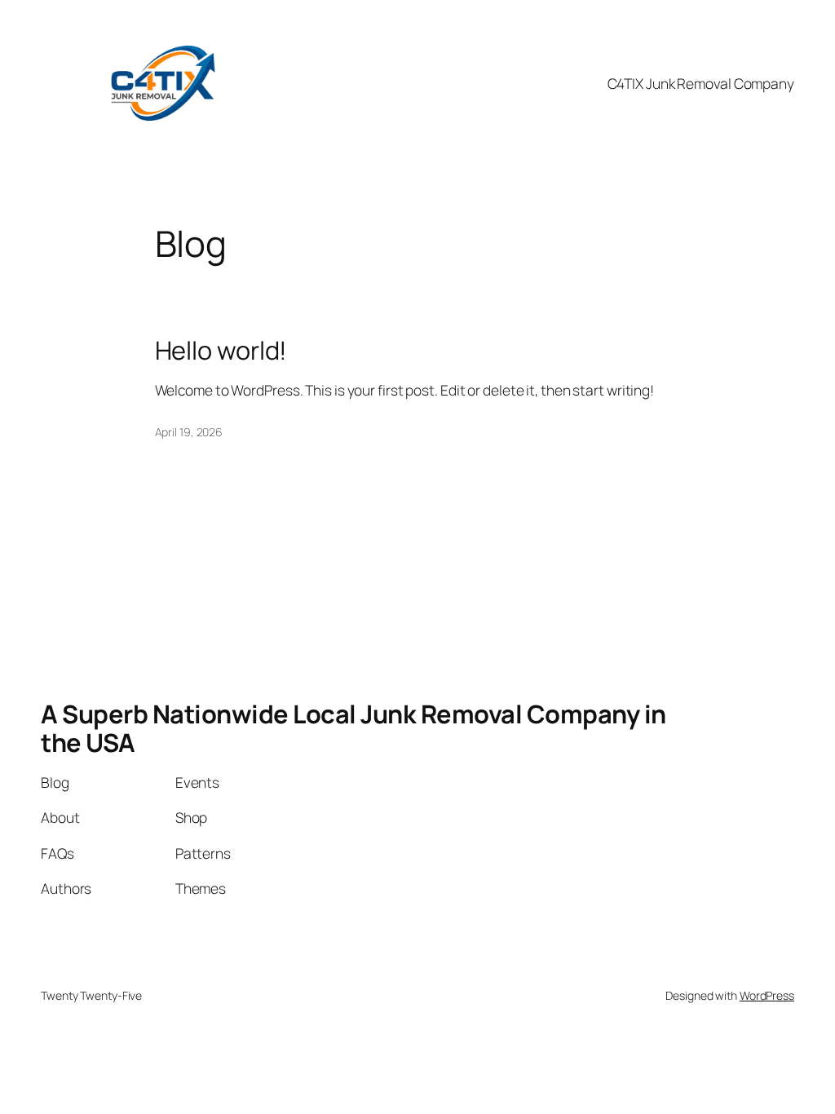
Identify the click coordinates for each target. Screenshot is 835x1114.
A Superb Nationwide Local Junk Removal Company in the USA (353, 727)
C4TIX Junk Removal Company (700, 83)
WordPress (767, 995)
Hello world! (221, 350)
